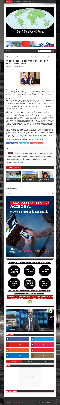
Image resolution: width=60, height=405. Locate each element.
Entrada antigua (50, 193)
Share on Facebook (13, 143)
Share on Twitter (25, 143)
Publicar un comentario (12, 191)
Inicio (31, 193)
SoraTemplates (14, 402)
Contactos (49, 402)
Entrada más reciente (10, 193)
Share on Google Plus (37, 143)
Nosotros (44, 402)
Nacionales (22, 66)
